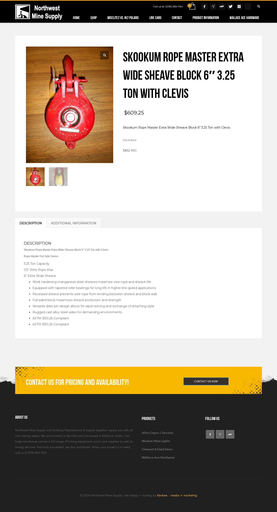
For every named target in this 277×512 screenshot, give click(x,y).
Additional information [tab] (73, 223)
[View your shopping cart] (192, 6)
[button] (104, 55)
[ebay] (230, 434)
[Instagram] (239, 6)
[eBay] (222, 6)
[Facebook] (204, 6)
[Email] (213, 6)
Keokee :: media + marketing (177, 495)
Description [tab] (30, 223)
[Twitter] (230, 6)
